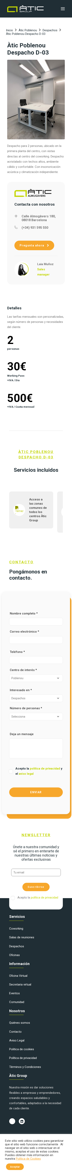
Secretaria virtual (20, 984)
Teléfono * (17, 652)
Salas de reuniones (21, 937)
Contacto (15, 1031)
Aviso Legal (16, 1040)
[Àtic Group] (25, 8)
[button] (63, 9)
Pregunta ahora (32, 245)
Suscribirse (36, 886)
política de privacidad (45, 768)
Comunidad (16, 1002)
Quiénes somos (19, 1023)
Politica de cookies (21, 1049)
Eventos (14, 993)
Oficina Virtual (18, 976)
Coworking (16, 928)
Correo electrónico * (24, 631)
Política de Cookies (28, 1158)
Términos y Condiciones (25, 1067)
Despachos (50, 30)
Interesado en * (21, 690)
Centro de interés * (23, 670)
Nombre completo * (24, 613)
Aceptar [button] (15, 1166)
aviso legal (26, 774)
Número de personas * (26, 708)
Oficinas (14, 955)
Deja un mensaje (22, 734)
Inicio (9, 30)
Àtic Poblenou (28, 30)
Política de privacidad (23, 1058)
